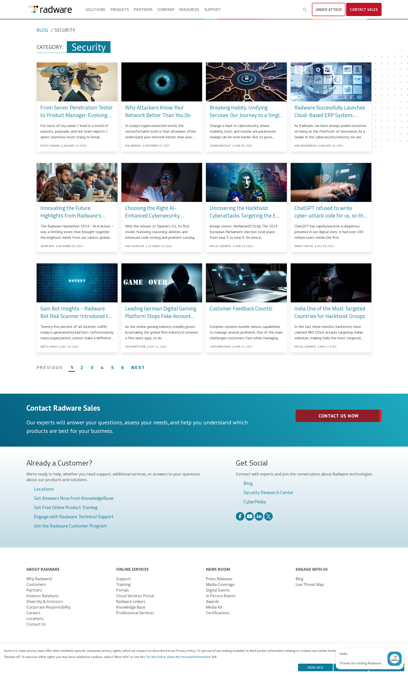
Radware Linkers (130, 601)
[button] (305, 10)
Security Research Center (268, 492)
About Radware (43, 569)
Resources (189, 9)
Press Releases (219, 578)
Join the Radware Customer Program (70, 526)
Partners (143, 9)
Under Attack (329, 9)
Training (123, 584)
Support (212, 9)
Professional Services (135, 612)
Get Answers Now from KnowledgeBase (73, 498)
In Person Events (221, 595)
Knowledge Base (130, 607)
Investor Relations (42, 595)
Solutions (95, 9)
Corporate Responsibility (48, 607)
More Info (315, 667)
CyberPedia (254, 502)
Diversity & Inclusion (44, 601)
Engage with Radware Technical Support (74, 516)
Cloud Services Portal (135, 595)
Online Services (132, 569)
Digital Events (218, 590)
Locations (44, 489)
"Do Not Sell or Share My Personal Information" (178, 657)
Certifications (218, 612)
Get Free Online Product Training (66, 507)
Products (119, 9)
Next (138, 367)
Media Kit (214, 607)
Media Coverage (220, 584)
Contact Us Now (338, 416)
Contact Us (36, 624)
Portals (122, 590)
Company (165, 9)
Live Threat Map (310, 584)
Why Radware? (39, 578)
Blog (42, 30)
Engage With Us (312, 569)
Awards (212, 601)
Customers (36, 584)
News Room (218, 569)
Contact (364, 9)
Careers (33, 612)
